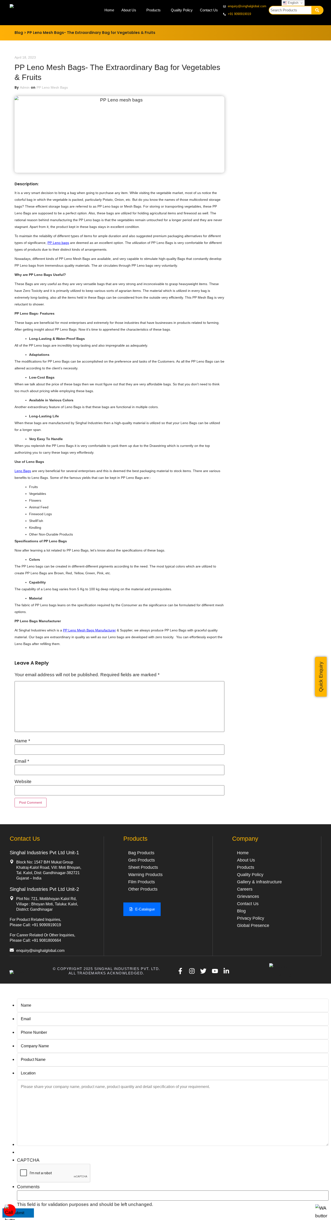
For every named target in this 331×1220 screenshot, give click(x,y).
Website (23, 781)
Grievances (248, 896)
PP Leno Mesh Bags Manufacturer (89, 630)
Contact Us (209, 10)
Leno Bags (23, 471)
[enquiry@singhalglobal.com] (12, 950)
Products (153, 10)
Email (22, 761)
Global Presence (253, 925)
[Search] (317, 10)
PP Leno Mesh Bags (52, 87)
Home (109, 10)
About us (246, 860)
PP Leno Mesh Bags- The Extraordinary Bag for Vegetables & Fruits (91, 32)
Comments (28, 1186)
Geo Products (141, 860)
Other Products (143, 889)
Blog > (20, 32)
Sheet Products (143, 867)
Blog (241, 911)
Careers (244, 889)
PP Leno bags (58, 243)
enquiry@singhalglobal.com (40, 950)
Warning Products (145, 874)
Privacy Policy (250, 918)
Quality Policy (182, 10)
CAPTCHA (28, 1160)
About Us (128, 10)
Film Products (141, 881)
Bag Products (141, 852)
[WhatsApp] (321, 1215)
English (292, 3)
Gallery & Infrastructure (259, 881)
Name (22, 740)
